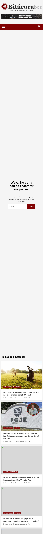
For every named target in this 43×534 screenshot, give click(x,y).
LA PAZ (6, 472)
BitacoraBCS (8, 398)
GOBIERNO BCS (8, 428)
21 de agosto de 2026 (20, 524)
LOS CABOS (7, 387)
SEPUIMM (17, 513)
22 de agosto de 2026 (20, 398)
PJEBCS (17, 428)
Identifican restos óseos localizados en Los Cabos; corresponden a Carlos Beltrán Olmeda (21, 436)
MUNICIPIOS (16, 387)
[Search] (39, 26)
